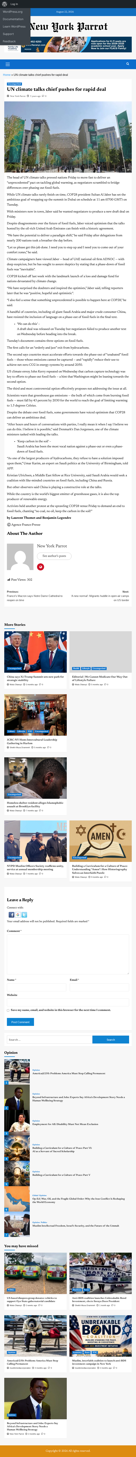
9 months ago (97, 877)
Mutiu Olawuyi (16, 684)
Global (35, 1196)
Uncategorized (14, 84)
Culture (11, 731)
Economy (77, 1352)
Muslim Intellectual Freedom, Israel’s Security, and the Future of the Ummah (75, 1226)
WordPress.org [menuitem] (12, 11)
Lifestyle (86, 669)
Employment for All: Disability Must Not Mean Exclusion (65, 1124)
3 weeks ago (31, 1305)
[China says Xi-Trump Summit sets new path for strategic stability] (35, 652)
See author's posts (54, 556)
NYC (30, 731)
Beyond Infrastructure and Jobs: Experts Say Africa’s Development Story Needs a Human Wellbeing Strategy (32, 1426)
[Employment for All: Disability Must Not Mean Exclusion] (17, 1122)
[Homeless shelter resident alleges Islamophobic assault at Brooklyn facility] (35, 778)
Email (74, 980)
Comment (14, 931)
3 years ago (35, 96)
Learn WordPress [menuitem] (14, 26)
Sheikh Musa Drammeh (20, 747)
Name (11, 980)
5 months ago (97, 684)
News (86, 1290)
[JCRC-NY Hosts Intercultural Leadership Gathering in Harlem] (35, 715)
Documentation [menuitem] (13, 19)
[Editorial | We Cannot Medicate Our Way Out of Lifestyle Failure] (100, 652)
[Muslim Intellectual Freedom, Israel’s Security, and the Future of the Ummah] (17, 1224)
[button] (12, 914)
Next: (100, 596)
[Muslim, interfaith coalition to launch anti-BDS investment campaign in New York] (100, 1336)
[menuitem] (4, 4)
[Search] (128, 64)
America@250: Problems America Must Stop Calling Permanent (68, 1073)
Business (77, 1290)
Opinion (36, 1070)
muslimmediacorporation (20, 1368)
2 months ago (41, 1368)
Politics (44, 1223)
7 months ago (32, 811)
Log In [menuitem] (14, 3)
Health (76, 669)
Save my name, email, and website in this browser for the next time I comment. (61, 1010)
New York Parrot (18, 96)
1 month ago (104, 1305)
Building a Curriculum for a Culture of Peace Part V (61, 1175)
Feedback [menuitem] (9, 41)
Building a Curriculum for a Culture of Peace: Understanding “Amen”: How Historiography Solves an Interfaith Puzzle (100, 869)
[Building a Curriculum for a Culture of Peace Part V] (17, 1173)
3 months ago (32, 684)
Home (7, 74)
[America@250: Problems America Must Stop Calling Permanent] (17, 1072)
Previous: (35, 596)
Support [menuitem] (8, 34)
